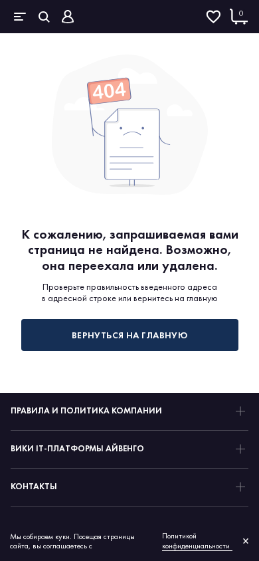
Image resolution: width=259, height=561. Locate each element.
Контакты (34, 486)
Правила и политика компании (86, 410)
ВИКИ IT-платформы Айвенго (77, 448)
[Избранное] (213, 17)
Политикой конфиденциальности (196, 540)
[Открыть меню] (20, 16)
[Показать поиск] (44, 16)
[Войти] (67, 16)
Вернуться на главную (129, 335)
